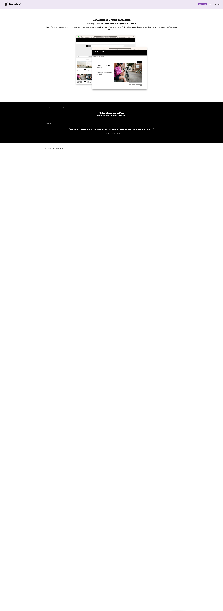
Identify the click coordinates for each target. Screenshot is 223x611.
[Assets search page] (215, 4)
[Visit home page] (12, 4)
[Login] (219, 4)
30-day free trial (202, 4)
